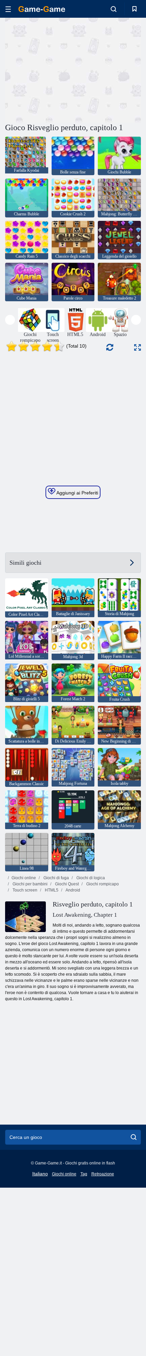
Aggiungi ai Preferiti (76, 493)
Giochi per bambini (30, 884)
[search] (133, 1137)
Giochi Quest (66, 884)
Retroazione (102, 1174)
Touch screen (24, 890)
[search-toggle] (113, 8)
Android (72, 890)
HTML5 (51, 890)
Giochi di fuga (55, 877)
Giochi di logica (90, 877)
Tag (83, 1174)
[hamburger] (8, 9)
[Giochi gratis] (42, 9)
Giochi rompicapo (102, 884)
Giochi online (24, 877)
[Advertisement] (62, 69)
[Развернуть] (137, 347)
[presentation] (10, 320)
